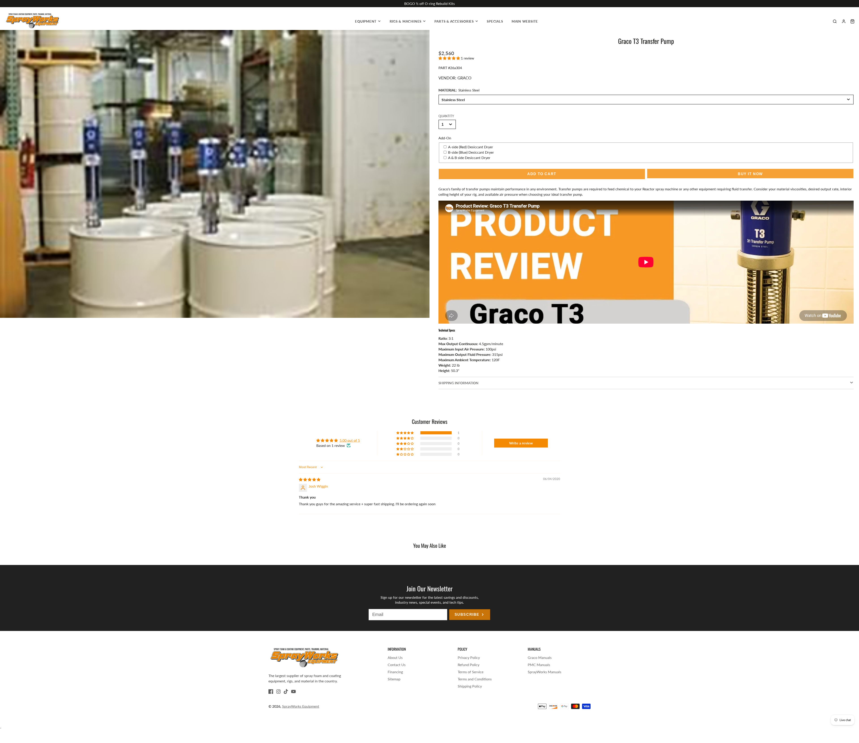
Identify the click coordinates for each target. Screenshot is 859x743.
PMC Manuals (539, 664)
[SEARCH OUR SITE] (835, 21)
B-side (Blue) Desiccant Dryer (471, 152)
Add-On (444, 138)
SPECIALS (495, 21)
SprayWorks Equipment (300, 706)
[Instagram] (278, 691)
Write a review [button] (521, 443)
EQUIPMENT (365, 21)
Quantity (446, 116)
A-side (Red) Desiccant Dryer (470, 147)
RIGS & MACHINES (406, 21)
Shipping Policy (470, 686)
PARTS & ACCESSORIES (454, 21)
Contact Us (397, 664)
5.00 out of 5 (350, 440)
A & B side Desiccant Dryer (469, 157)
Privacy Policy (469, 657)
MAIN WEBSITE (525, 21)
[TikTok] (285, 691)
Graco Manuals (540, 657)
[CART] (852, 21)
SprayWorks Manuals (544, 672)
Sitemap (394, 679)
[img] (309, 479)
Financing (395, 672)
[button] (449, 58)
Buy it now (750, 174)
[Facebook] (270, 691)
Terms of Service (470, 672)
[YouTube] (293, 691)
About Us (395, 657)
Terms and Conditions (475, 679)
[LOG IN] (844, 21)
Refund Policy (468, 664)
